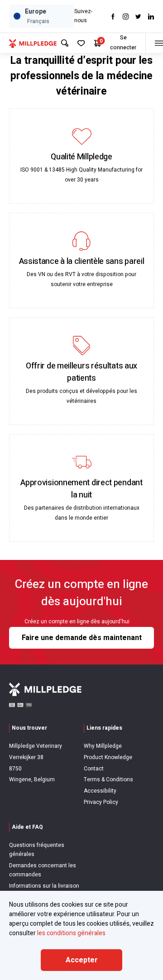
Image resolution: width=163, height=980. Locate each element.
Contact (94, 769)
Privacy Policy (101, 802)
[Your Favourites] (81, 43)
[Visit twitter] (138, 16)
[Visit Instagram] (126, 16)
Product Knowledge (108, 757)
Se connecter (123, 42)
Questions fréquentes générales (36, 849)
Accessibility (100, 791)
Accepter (82, 960)
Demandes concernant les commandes (42, 870)
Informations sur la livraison (44, 886)
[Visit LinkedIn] (151, 16)
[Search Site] (64, 43)
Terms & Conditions (108, 779)
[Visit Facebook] (113, 16)
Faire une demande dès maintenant (82, 637)
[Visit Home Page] (33, 43)
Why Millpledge (103, 746)
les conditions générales (71, 933)
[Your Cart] (97, 43)
